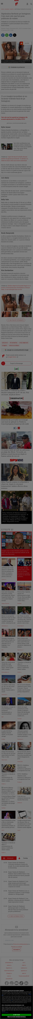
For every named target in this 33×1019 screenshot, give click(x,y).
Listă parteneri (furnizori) (5, 1012)
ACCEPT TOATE (16, 1014)
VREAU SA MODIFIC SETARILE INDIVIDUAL (16, 1016)
